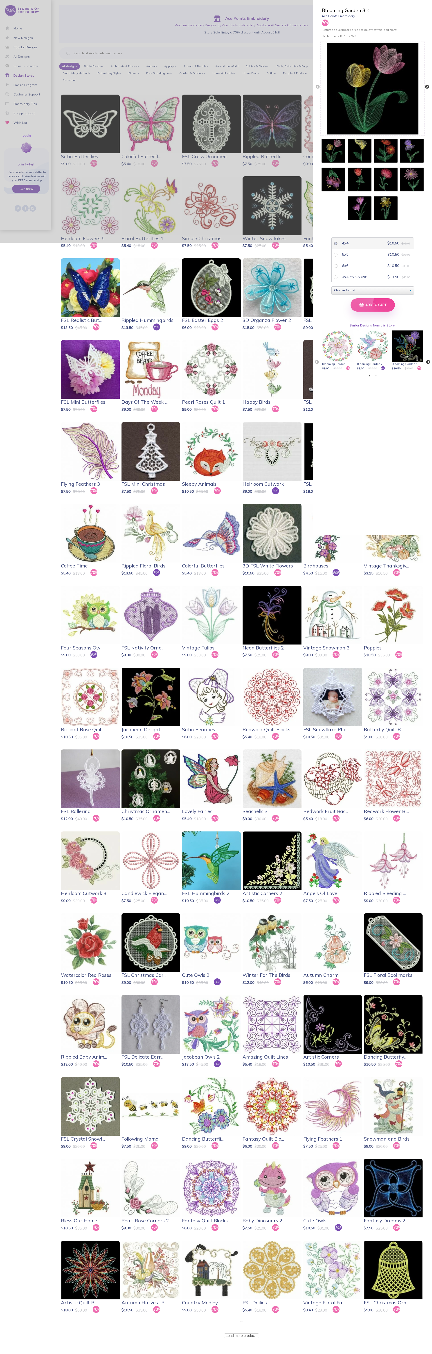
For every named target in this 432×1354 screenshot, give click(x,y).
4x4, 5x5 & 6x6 (354, 277)
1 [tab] (369, 376)
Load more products (241, 1336)
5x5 (345, 254)
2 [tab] (376, 376)
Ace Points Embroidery (338, 16)
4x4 (345, 243)
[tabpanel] (338, 350)
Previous (317, 87)
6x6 (345, 266)
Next (427, 87)
